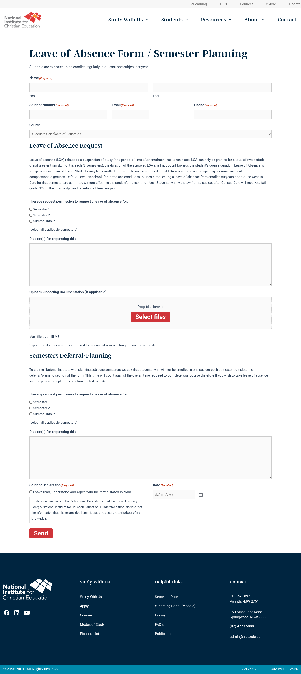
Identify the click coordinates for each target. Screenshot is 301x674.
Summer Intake (44, 221)
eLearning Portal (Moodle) (175, 606)
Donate (294, 4)
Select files (150, 316)
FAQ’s (159, 624)
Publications (164, 634)
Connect (246, 4)
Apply (84, 606)
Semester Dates (167, 597)
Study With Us (125, 20)
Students (172, 20)
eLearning (199, 4)
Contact (287, 20)
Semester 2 (41, 215)
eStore (271, 4)
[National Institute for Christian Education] (23, 20)
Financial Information (96, 634)
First (32, 96)
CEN (223, 4)
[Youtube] (26, 612)
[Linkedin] (16, 612)
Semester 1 (41, 209)
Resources (213, 20)
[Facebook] (7, 612)
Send (41, 533)
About (251, 20)
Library (160, 615)
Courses (86, 615)
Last (156, 96)
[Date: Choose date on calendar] (200, 494)
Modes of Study (92, 624)
